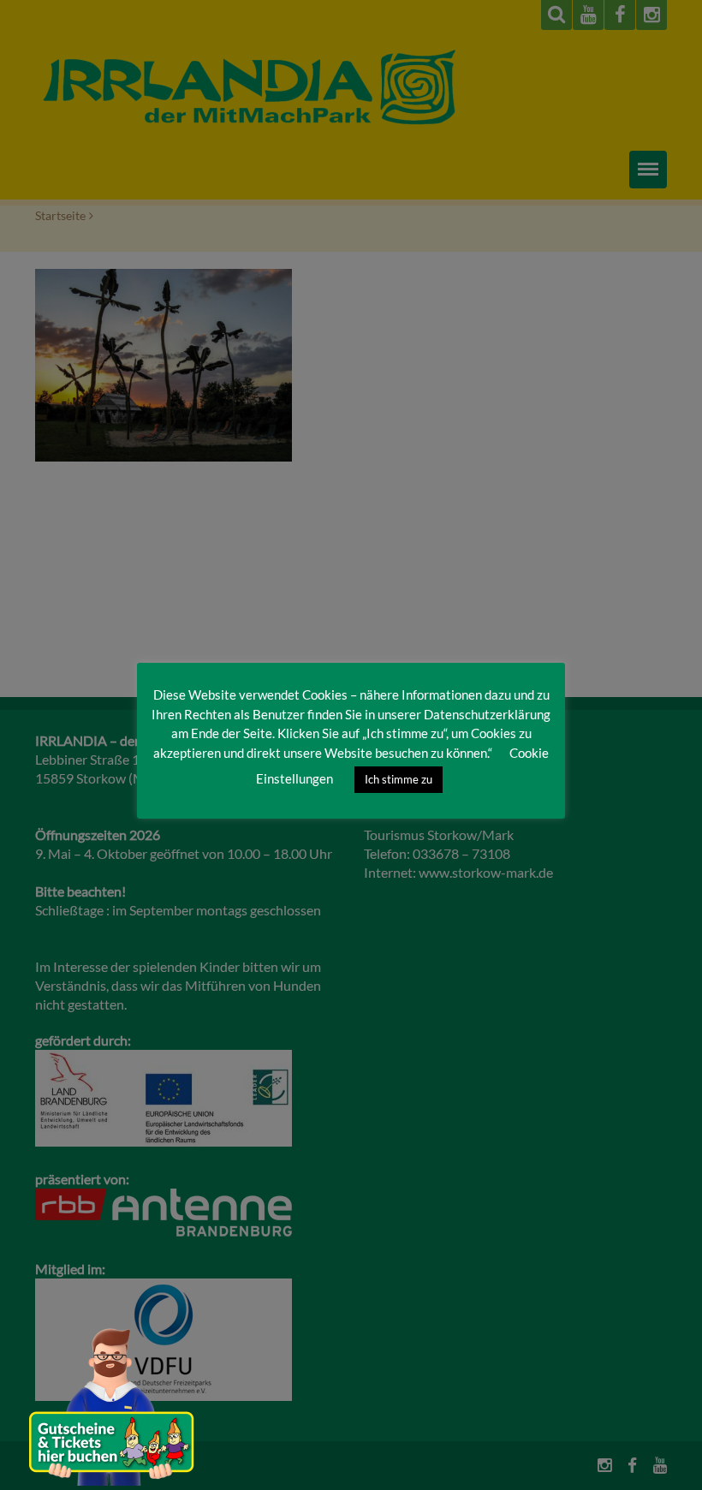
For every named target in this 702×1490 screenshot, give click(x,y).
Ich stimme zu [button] (398, 779)
